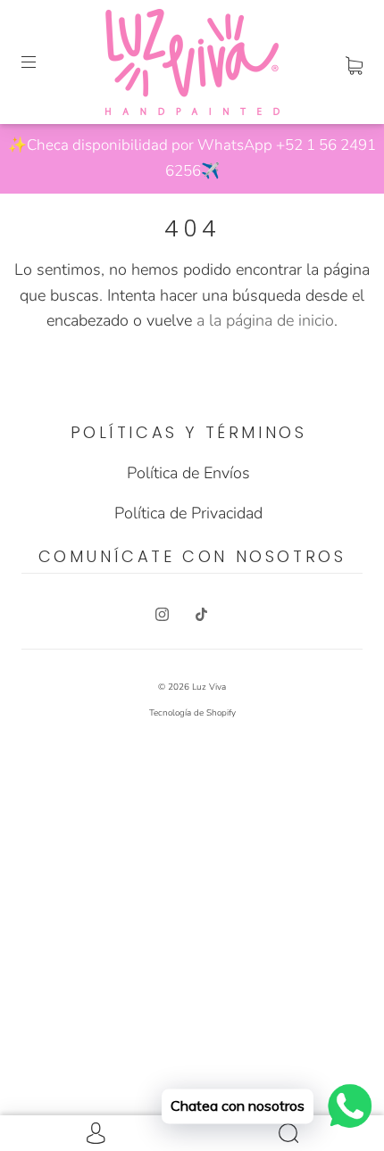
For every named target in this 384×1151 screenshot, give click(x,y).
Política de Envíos (188, 473)
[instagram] (161, 614)
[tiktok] (201, 614)
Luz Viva (209, 687)
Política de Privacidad (188, 513)
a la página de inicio (265, 320)
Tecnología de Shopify (192, 713)
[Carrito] (354, 61)
